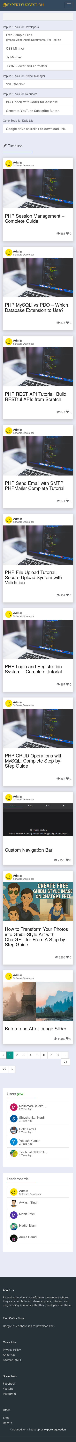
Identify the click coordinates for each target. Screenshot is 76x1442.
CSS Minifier (15, 48)
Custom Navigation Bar (28, 849)
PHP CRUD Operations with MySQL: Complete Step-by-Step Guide (34, 760)
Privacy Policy (12, 1349)
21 (65, 1062)
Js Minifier (13, 57)
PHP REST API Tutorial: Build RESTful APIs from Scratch (35, 396)
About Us (9, 1354)
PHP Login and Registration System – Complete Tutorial (33, 669)
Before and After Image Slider (35, 1028)
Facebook (9, 1383)
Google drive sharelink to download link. (36, 129)
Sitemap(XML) (12, 1359)
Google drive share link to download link (28, 1326)
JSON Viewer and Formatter (26, 66)
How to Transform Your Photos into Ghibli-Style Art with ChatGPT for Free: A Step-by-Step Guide (36, 936)
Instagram (9, 1393)
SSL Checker (15, 84)
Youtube (8, 1388)
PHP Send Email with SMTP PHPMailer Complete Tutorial (34, 485)
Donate (7, 1422)
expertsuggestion (55, 1429)
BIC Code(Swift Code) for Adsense (32, 102)
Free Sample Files (33, 37)
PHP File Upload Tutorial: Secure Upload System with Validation (33, 577)
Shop (6, 1417)
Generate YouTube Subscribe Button (32, 111)
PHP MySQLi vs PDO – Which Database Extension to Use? (36, 307)
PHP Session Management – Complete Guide (34, 218)
